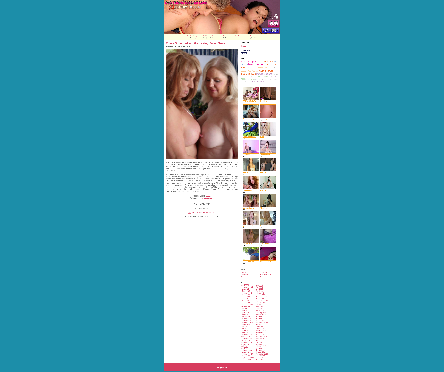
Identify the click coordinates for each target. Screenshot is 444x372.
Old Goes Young (192, 36)
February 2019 (261, 313)
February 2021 (246, 350)
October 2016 (261, 352)
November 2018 (261, 318)
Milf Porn (273, 76)
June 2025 (245, 289)
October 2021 (246, 340)
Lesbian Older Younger (249, 71)
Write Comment (208, 198)
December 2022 (247, 318)
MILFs (244, 79)
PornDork (238, 36)
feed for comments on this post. (201, 213)
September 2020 (247, 358)
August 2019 (260, 303)
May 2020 (259, 287)
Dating (243, 272)
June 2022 (245, 326)
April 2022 (245, 330)
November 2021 (247, 338)
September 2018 (262, 322)
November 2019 (261, 297)
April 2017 (259, 344)
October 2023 (246, 307)
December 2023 (247, 305)
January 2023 (246, 316)
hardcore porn (256, 64)
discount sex (265, 61)
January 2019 (261, 315)
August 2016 (260, 356)
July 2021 (244, 346)
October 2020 (246, 356)
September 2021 (247, 342)
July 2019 (259, 305)
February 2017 (261, 346)
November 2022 (247, 320)
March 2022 (245, 332)
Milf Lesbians (262, 76)
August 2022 (246, 324)
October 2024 (246, 295)
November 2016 (261, 350)
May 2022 (245, 328)
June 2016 (259, 358)
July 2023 (244, 309)
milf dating (252, 77)
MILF (247, 77)
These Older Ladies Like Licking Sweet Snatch (196, 43)
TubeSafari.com (223, 36)
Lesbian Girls (262, 68)
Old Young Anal (208, 36)
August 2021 (246, 344)
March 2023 (245, 315)
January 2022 (246, 336)
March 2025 (245, 291)
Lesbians (244, 274)
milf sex (250, 79)
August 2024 (246, 297)
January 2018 (261, 330)
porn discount (257, 81)
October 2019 (261, 299)
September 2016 (262, 354)
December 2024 (247, 293)
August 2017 (260, 338)
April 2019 (259, 309)
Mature (208, 196)
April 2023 (245, 313)
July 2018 (259, 324)
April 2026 (245, 285)
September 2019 (262, 301)
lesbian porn (266, 70)
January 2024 (246, 303)
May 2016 (259, 360)
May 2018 (259, 326)
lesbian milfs (272, 68)
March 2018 (260, 328)
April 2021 (245, 348)
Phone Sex (264, 272)
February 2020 (261, 293)
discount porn (249, 61)
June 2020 (259, 285)
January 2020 (261, 295)
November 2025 (247, 287)
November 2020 (247, 354)
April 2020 (259, 289)
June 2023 (245, 311)
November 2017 (261, 332)
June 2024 (245, 299)
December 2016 (261, 348)
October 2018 (261, 320)
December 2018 (261, 316)
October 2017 (261, 334)
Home (243, 46)
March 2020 (260, 291)
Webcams (263, 277)
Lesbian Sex (248, 73)
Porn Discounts (265, 274)
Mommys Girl (259, 79)
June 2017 (259, 340)
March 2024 (245, 301)
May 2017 (259, 342)
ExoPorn (253, 36)
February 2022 (246, 334)
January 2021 (246, 352)
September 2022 (247, 322)
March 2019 (260, 311)
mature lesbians (264, 74)
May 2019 (259, 307)
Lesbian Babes (251, 68)
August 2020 (246, 360)
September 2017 (262, 336)
